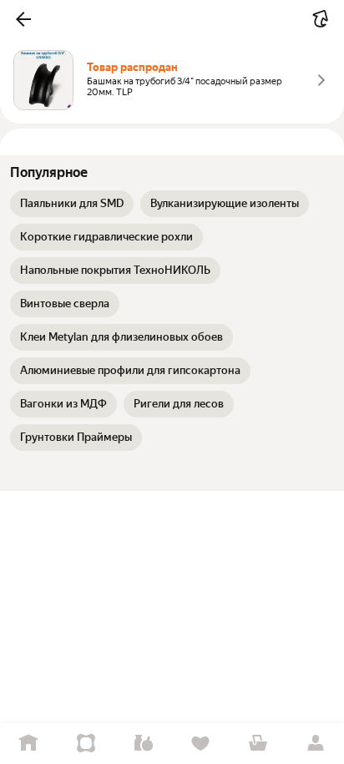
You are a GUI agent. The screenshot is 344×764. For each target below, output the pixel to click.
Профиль (315, 743)
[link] (72, 203)
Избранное (201, 743)
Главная (29, 743)
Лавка (143, 743)
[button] (23, 19)
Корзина (258, 743)
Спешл (86, 743)
